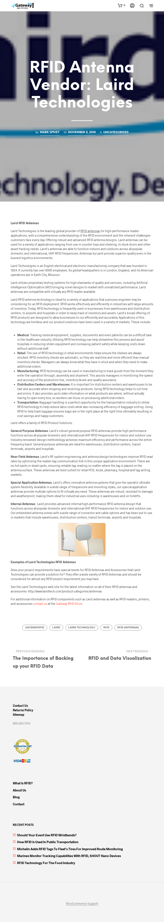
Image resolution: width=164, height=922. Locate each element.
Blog (16, 797)
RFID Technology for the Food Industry (46, 863)
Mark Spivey (50, 132)
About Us (19, 790)
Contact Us (20, 705)
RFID (106, 627)
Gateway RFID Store (69, 603)
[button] (121, 5)
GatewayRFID (34, 627)
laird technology (81, 627)
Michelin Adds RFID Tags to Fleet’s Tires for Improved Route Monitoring (70, 849)
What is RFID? (23, 783)
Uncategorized (116, 132)
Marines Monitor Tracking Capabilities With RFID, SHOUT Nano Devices (69, 856)
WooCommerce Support (82, 903)
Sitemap (18, 714)
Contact (18, 804)
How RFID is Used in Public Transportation (47, 842)
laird (56, 627)
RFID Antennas (128, 627)
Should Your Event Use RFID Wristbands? (46, 835)
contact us (40, 603)
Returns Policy (23, 710)
